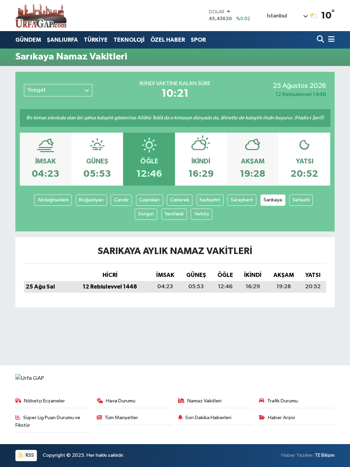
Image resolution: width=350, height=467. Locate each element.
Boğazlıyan (91, 199)
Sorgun (146, 213)
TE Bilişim (325, 455)
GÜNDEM (28, 40)
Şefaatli (301, 199)
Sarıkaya (273, 199)
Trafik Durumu (282, 400)
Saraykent (242, 199)
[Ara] (321, 39)
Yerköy (201, 213)
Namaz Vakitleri (204, 400)
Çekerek (179, 199)
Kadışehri (210, 199)
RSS (29, 455)
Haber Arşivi (281, 417)
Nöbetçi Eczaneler (44, 400)
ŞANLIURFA (62, 40)
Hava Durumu (120, 400)
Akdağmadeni (53, 199)
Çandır (121, 199)
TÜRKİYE (96, 40)
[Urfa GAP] (41, 15)
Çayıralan (149, 199)
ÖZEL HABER (167, 40)
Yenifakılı (174, 213)
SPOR (198, 40)
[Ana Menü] (330, 39)
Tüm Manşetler (121, 417)
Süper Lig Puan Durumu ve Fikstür (48, 421)
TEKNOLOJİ (129, 40)
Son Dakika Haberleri (208, 417)
